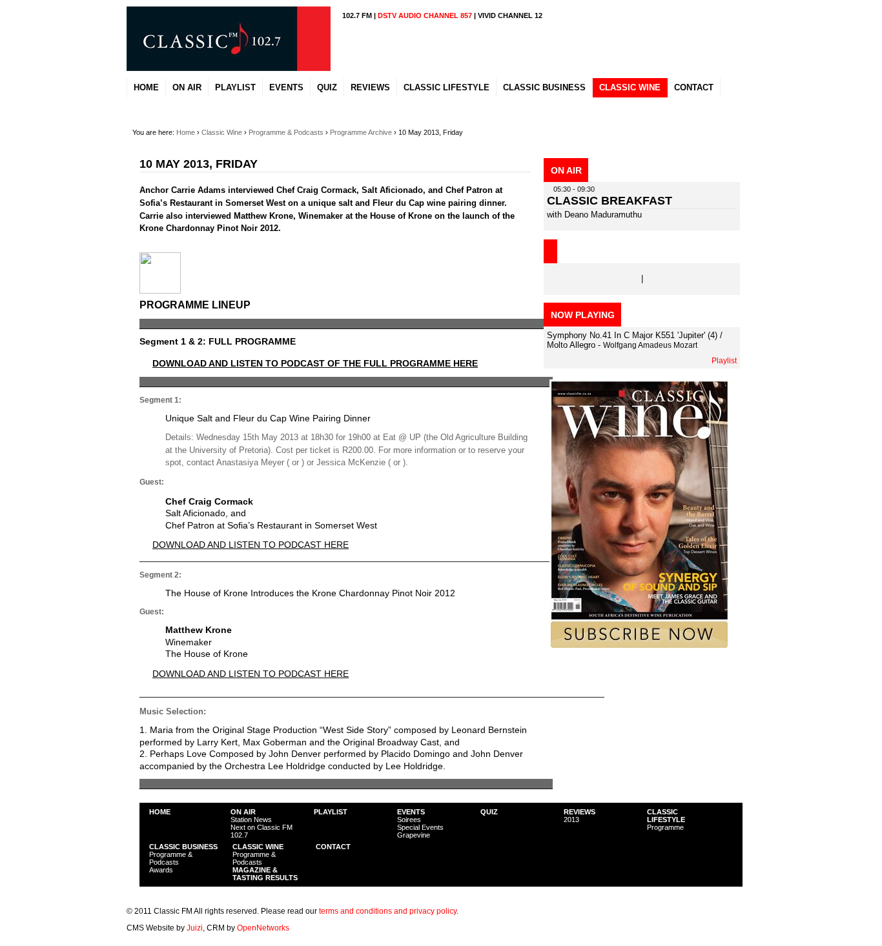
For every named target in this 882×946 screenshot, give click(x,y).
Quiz (489, 812)
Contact (333, 846)
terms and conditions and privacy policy (387, 911)
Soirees (409, 819)
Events (411, 812)
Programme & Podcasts (286, 132)
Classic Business (183, 846)
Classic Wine (221, 132)
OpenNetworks (263, 927)
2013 (571, 819)
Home (185, 132)
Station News (251, 819)
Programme (665, 827)
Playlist (724, 360)
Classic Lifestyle (666, 815)
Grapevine (413, 835)
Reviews (579, 812)
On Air (243, 812)
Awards (161, 870)
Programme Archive (361, 132)
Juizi (195, 927)
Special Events (420, 827)
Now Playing (583, 315)
